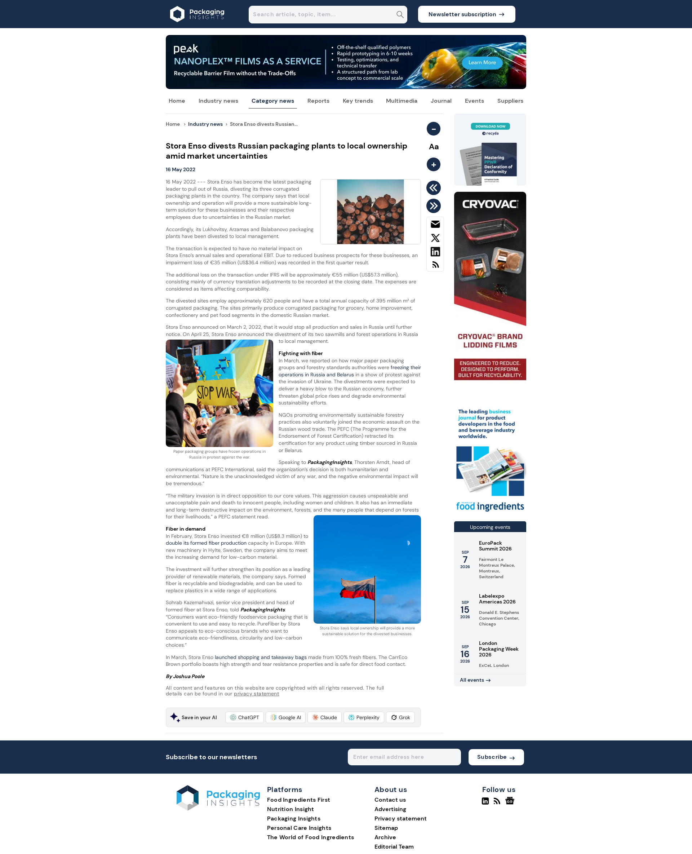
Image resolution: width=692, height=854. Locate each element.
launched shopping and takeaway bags (261, 657)
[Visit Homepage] (197, 26)
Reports (318, 100)
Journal (441, 100)
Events (474, 100)
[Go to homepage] (218, 808)
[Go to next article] (434, 206)
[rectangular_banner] (490, 512)
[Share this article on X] (435, 239)
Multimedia (401, 100)
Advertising (390, 809)
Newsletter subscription (462, 14)
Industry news (218, 100)
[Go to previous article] (434, 188)
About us (391, 789)
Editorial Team (394, 846)
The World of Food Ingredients (310, 837)
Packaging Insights (293, 818)
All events (472, 680)
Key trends (358, 100)
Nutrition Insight (290, 809)
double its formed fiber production (206, 543)
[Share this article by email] (435, 226)
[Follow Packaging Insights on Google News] (510, 804)
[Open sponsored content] (346, 87)
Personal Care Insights (299, 827)
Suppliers (510, 100)
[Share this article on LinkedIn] (435, 253)
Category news (273, 100)
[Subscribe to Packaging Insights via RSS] (435, 267)
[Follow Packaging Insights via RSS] (498, 804)
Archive (385, 837)
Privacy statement (400, 818)
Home (177, 100)
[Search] (400, 15)
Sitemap (386, 827)
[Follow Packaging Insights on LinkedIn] (485, 804)
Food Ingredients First (299, 799)
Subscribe (492, 756)
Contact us (390, 799)
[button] (244, 717)
